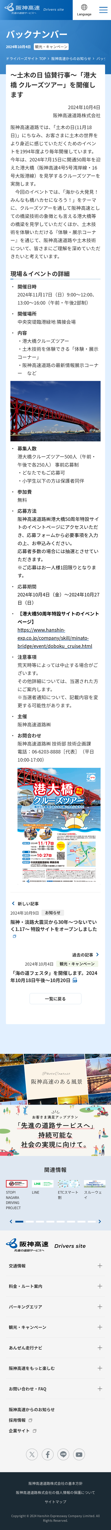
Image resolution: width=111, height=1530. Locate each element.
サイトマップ (55, 1501)
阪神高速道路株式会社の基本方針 (55, 1483)
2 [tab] (30, 1222)
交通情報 (17, 1266)
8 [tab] (92, 1222)
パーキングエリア (25, 1307)
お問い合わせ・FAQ (27, 1389)
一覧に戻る (55, 999)
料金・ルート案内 (25, 1286)
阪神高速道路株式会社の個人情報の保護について (55, 1492)
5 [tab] (61, 1222)
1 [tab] (19, 1222)
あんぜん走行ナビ (25, 1348)
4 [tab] (50, 1222)
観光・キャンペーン (27, 1327)
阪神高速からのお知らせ (71, 58)
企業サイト (19, 1430)
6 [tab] (71, 1222)
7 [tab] (81, 1222)
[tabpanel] (17, 1195)
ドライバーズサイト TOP (26, 58)
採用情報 (17, 1420)
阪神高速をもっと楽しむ (32, 1368)
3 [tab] (40, 1222)
